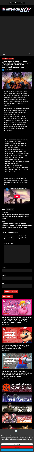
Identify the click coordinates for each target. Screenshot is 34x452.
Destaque (6, 313)
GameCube (5, 58)
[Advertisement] (17, 34)
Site (3, 283)
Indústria (11, 58)
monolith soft (10, 209)
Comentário (8, 243)
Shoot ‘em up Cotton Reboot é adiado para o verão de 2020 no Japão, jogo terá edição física (16, 215)
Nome (4, 267)
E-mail (4, 275)
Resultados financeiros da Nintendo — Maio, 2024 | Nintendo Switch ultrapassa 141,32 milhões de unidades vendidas (17, 335)
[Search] (29, 54)
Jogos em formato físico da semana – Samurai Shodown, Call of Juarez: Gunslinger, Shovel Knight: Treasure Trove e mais (17, 224)
